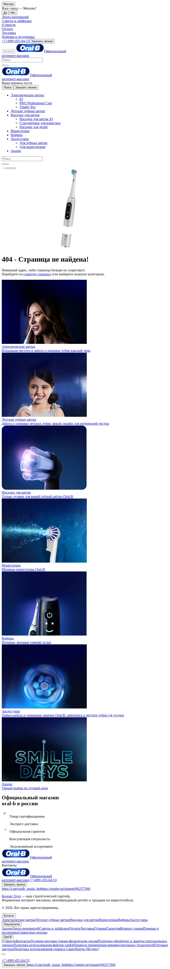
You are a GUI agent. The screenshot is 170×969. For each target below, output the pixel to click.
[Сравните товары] (14, 168)
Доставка (9, 33)
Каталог (9, 51)
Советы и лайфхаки (17, 21)
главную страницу (37, 274)
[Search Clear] (3, 65)
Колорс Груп (11, 896)
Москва (9, 4)
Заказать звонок (42, 41)
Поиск (8, 87)
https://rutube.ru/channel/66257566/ (66, 889)
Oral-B (8, 937)
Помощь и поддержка (18, 37)
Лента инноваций (15, 17)
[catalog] (3, 168)
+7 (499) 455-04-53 (15, 41)
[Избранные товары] (10, 168)
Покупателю (12, 924)
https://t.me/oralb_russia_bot (21, 889)
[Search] (7, 65)
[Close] (3, 954)
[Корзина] (7, 168)
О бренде (9, 25)
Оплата (7, 29)
